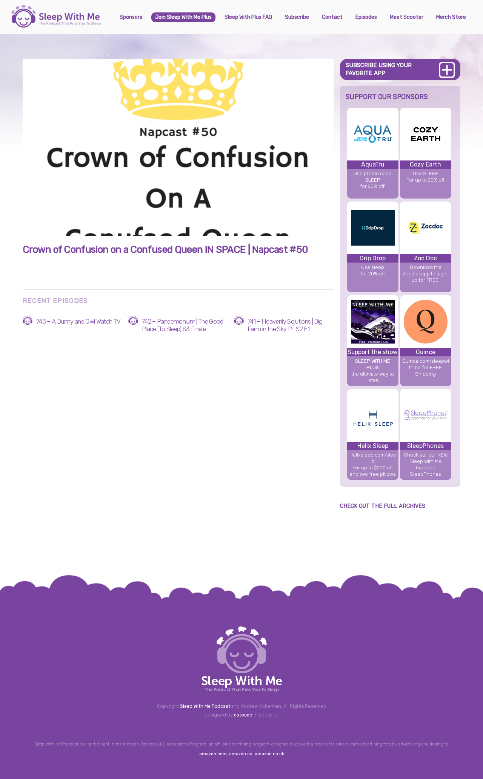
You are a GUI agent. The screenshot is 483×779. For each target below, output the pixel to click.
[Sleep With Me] (56, 24)
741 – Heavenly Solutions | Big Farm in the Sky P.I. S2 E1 (285, 325)
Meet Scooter (406, 17)
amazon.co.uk (269, 753)
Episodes (366, 17)
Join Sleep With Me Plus (183, 17)
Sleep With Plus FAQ (248, 17)
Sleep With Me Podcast (205, 706)
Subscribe (297, 17)
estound (243, 715)
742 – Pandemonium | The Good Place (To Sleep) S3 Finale (182, 325)
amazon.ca (240, 753)
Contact (332, 17)
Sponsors (131, 17)
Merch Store (451, 17)
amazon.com (213, 753)
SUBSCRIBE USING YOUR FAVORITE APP (379, 69)
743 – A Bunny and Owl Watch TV (78, 321)
